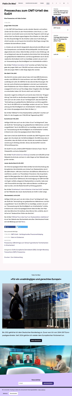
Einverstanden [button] (13, 393)
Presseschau (21, 252)
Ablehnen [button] (5, 393)
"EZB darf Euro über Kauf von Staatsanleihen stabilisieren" (30, 217)
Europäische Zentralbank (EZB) (26, 250)
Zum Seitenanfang (17, 257)
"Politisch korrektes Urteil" (20, 65)
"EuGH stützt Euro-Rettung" (21, 155)
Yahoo (23, 222)
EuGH (14, 250)
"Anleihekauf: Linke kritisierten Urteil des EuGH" (27, 189)
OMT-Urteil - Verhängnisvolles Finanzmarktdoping (27, 234)
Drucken (7, 257)
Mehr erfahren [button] (41, 389)
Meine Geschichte (36, 340)
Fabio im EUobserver (17, 237)
